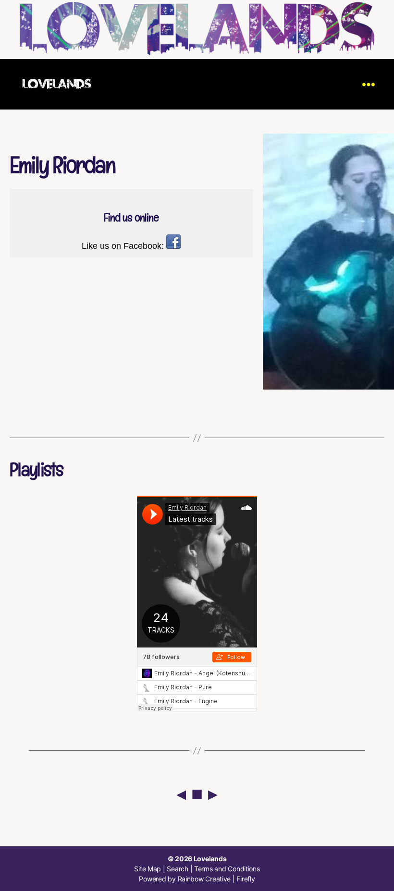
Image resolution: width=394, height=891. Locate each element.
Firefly (245, 879)
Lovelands (210, 858)
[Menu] (368, 84)
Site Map (147, 869)
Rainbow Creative (205, 879)
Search (177, 869)
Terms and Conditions (227, 869)
